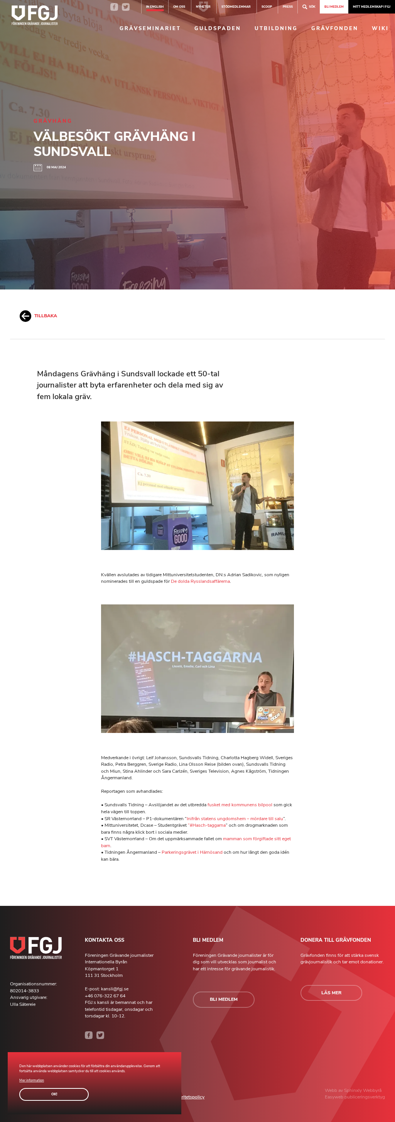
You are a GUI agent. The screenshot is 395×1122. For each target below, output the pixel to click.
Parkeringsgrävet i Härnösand (192, 852)
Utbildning (276, 28)
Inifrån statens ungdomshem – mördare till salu (235, 819)
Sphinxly (353, 1090)
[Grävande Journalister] (35, 16)
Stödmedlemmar (236, 6)
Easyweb (334, 1097)
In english (155, 6)
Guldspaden (217, 28)
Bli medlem (334, 6)
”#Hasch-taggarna (207, 825)
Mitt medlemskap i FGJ (371, 6)
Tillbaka (45, 316)
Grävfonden (334, 28)
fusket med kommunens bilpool (239, 805)
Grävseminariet (150, 28)
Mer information (31, 1080)
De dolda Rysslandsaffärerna (200, 581)
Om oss (179, 6)
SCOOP (267, 6)
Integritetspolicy (187, 1097)
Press (288, 6)
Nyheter (203, 6)
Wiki (380, 28)
